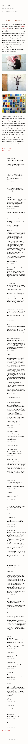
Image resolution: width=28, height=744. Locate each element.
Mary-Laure (10, 563)
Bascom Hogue (11, 459)
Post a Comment (6, 730)
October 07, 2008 (11, 710)
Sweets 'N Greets (11, 186)
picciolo (9, 492)
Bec (8, 683)
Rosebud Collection (12, 338)
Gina (8, 613)
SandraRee (10, 283)
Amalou (9, 513)
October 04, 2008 (11, 658)
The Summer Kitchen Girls (14, 309)
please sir (9, 504)
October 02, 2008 (11, 455)
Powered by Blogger (15, 739)
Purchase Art (10, 11)
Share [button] (3, 148)
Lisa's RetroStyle (11, 445)
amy (8, 197)
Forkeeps (9, 652)
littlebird (9, 714)
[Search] (25, 2)
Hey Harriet (6, 5)
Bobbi (8, 172)
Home (4, 11)
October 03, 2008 (11, 631)
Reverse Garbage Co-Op (7, 120)
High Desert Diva (11, 431)
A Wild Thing (10, 355)
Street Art (8, 150)
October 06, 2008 (11, 701)
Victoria (9, 672)
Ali (7, 324)
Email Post (8, 148)
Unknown (9, 571)
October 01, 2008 (11, 167)
